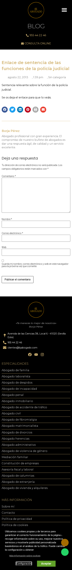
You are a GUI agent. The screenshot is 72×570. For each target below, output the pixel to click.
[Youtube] (36, 354)
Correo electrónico (12, 233)
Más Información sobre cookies (24, 555)
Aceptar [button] (46, 563)
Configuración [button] (23, 563)
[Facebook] (30, 354)
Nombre (7, 219)
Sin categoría (57, 77)
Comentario (9, 176)
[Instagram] (42, 354)
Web (4, 247)
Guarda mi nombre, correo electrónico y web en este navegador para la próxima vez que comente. (35, 265)
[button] (64, 10)
